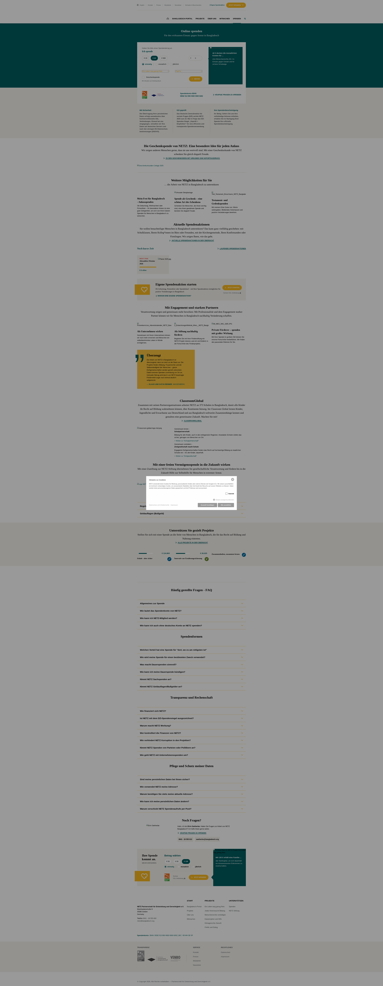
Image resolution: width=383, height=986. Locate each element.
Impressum (174, 505)
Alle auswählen (226, 505)
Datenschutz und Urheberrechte (159, 505)
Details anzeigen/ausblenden (225, 500)
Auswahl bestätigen (207, 505)
